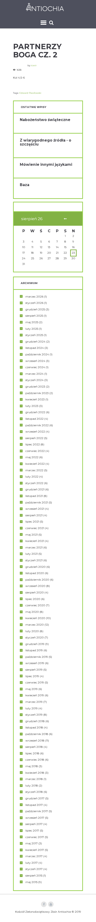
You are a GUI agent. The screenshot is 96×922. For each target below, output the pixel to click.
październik (37, 354)
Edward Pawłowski (30, 92)
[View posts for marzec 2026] (65, 219)
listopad (34, 348)
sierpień (34, 315)
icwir (34, 65)
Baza (24, 185)
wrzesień (35, 361)
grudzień (35, 309)
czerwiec (35, 367)
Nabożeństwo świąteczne (45, 120)
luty (31, 328)
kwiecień (35, 399)
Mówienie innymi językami (46, 164)
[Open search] (52, 22)
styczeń (34, 303)
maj (31, 322)
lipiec (32, 444)
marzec (34, 296)
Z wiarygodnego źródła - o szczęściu (45, 142)
